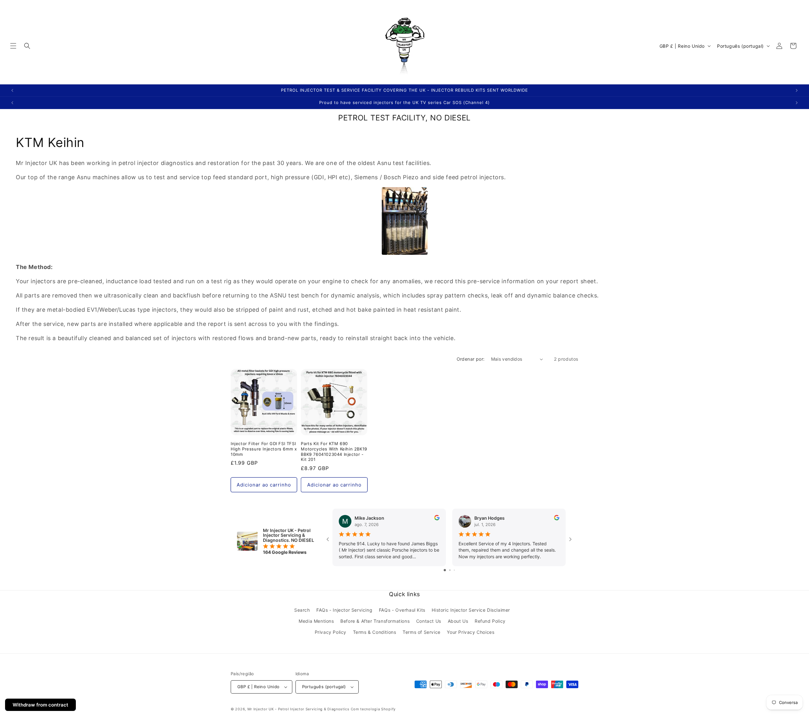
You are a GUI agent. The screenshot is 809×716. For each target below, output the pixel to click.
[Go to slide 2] (450, 570)
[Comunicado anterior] (12, 90)
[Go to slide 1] (445, 570)
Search (302, 610)
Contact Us (428, 621)
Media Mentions (316, 621)
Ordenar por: (471, 359)
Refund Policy (490, 621)
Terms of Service (422, 632)
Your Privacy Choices (470, 632)
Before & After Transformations (375, 621)
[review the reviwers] (437, 518)
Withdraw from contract (40, 705)
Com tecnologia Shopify (373, 709)
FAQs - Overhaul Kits (402, 610)
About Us (458, 621)
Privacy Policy (330, 632)
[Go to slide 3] (454, 570)
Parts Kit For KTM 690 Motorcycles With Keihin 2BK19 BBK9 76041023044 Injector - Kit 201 (334, 451)
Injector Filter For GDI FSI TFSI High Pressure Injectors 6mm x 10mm (264, 449)
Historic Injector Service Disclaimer (471, 610)
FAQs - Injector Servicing (344, 610)
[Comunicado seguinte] (797, 90)
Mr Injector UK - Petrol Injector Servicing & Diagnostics (298, 709)
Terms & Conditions (374, 632)
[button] (13, 46)
